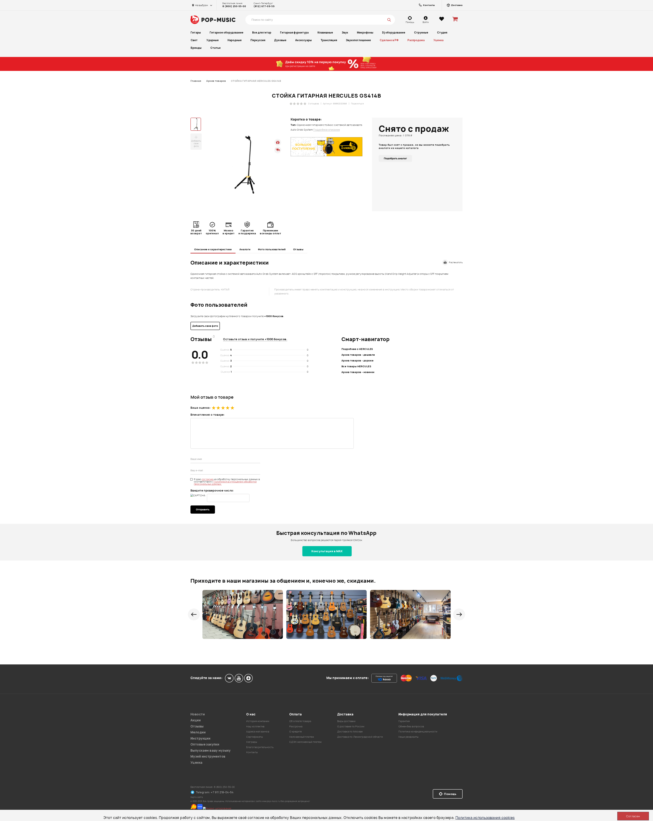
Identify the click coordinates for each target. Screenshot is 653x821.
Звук (345, 32)
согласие (208, 479)
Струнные (421, 32)
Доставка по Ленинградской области (360, 736)
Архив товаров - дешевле (358, 354)
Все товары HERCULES (356, 366)
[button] (194, 614)
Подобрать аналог (395, 158)
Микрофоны (365, 32)
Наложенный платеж (301, 736)
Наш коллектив (255, 726)
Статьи (215, 48)
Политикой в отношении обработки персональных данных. (225, 483)
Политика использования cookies (485, 817)
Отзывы (298, 249)
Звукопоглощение (358, 40)
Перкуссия (257, 40)
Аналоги (244, 249)
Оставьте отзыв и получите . (255, 339)
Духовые (280, 40)
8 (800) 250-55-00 (234, 6)
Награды (251, 741)
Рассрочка (296, 726)
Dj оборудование (393, 32)
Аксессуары (303, 40)
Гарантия (404, 721)
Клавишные (325, 32)
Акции (195, 720)
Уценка (438, 40)
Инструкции (200, 738)
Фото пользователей (272, 249)
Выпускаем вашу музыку (210, 750)
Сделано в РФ (389, 40)
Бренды (196, 48)
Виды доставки (346, 721)
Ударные (212, 40)
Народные (235, 40)
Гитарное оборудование (226, 32)
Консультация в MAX (327, 551)
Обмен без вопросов (411, 726)
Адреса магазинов (257, 731)
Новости (197, 714)
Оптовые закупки (204, 744)
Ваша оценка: (200, 407)
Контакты (252, 752)
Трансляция (329, 40)
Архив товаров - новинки (357, 372)
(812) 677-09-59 (264, 6)
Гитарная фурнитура (294, 32)
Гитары (196, 32)
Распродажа (416, 40)
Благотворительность (260, 747)
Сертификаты (254, 736)
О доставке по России (350, 726)
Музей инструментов (207, 756)
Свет (194, 40)
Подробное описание (326, 129)
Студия (442, 32)
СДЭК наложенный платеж (305, 741)
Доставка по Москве (350, 731)
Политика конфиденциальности (417, 731)
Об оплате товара (300, 721)
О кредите (295, 731)
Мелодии (198, 732)
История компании (257, 721)
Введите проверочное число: (212, 490)
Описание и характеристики (213, 249)
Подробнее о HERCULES (357, 349)
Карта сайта (196, 797)
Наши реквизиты (408, 736)
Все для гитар (261, 32)
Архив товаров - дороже (357, 360)
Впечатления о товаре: (207, 414)
